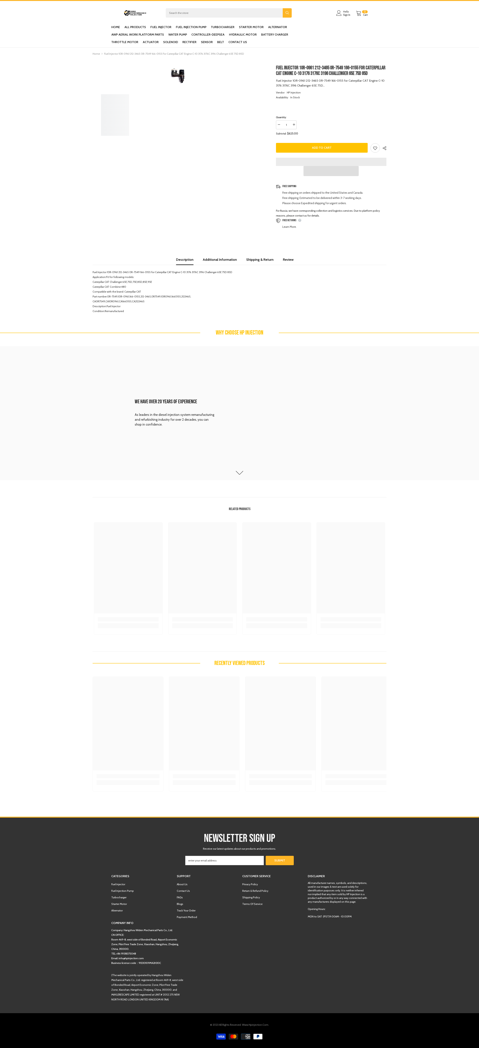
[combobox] (224, 13)
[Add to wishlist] (375, 148)
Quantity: (281, 117)
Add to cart (322, 147)
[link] (239, 413)
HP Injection (294, 92)
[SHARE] (383, 148)
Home (96, 53)
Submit (279, 860)
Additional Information (220, 260)
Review (288, 260)
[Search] (229, 13)
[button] (331, 171)
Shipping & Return (260, 260)
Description (184, 260)
